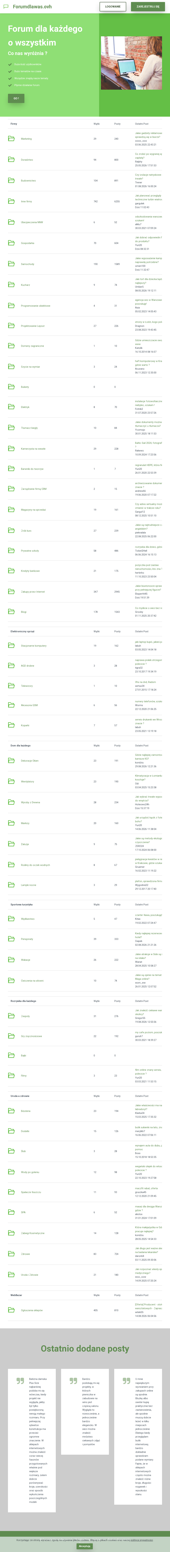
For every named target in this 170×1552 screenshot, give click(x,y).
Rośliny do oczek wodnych (35, 865)
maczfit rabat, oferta (146, 1188)
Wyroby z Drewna (30, 802)
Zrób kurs (26, 530)
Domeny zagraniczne (32, 346)
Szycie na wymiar (30, 366)
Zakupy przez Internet (33, 591)
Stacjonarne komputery (33, 645)
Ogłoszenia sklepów (32, 1310)
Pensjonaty (27, 939)
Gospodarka (27, 243)
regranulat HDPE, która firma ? (151, 465)
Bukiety (25, 387)
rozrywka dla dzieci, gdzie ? (150, 547)
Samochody (27, 264)
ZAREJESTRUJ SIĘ (148, 6)
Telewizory (27, 686)
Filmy (24, 1075)
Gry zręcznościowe (31, 1036)
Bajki (23, 1055)
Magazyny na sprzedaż (33, 509)
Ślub (23, 1151)
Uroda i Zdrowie (29, 1275)
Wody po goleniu (30, 1172)
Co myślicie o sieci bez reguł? (151, 608)
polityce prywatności (142, 1540)
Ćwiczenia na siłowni (32, 980)
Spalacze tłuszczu (31, 1192)
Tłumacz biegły (29, 428)
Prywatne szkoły (30, 550)
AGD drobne (27, 665)
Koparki (25, 725)
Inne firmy (26, 201)
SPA (23, 1212)
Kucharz (25, 285)
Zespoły (25, 1016)
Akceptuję (84, 1546)
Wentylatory (27, 781)
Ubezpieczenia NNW (32, 222)
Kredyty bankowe (30, 571)
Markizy (25, 823)
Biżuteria (25, 1111)
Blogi (23, 612)
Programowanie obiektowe (35, 305)
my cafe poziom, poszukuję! (150, 1032)
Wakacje (25, 960)
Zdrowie (25, 1254)
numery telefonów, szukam (150, 701)
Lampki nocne (28, 885)
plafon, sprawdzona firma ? (150, 881)
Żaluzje (25, 844)
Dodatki (25, 1131)
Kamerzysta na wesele (33, 448)
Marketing (26, 138)
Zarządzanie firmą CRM (33, 489)
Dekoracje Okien (30, 760)
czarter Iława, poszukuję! (148, 915)
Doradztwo (27, 159)
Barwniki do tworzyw (32, 469)
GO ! (16, 98)
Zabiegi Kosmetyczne (32, 1233)
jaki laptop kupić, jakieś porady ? (152, 642)
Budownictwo (28, 180)
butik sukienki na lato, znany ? (151, 1127)
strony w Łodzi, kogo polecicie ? (152, 322)
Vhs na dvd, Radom (145, 682)
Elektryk (25, 407)
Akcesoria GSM (29, 705)
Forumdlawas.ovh (32, 6)
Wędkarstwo (28, 919)
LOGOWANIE (113, 6)
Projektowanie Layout (32, 326)
